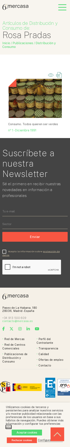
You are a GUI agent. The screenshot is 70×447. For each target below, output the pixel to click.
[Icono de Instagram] (20, 329)
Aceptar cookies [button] (27, 432)
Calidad (43, 354)
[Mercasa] (15, 9)
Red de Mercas (14, 339)
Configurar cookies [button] (50, 440)
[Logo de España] (27, 387)
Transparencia (48, 348)
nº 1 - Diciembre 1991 (22, 130)
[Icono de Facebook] (3, 329)
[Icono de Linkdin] (28, 329)
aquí (8, 427)
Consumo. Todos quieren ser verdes (33, 124)
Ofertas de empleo (51, 359)
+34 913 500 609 (14, 318)
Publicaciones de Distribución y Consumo (15, 358)
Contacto (44, 365)
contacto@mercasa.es (17, 321)
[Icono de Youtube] (37, 329)
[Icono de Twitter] (12, 329)
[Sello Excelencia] (50, 387)
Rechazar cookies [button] (22, 440)
